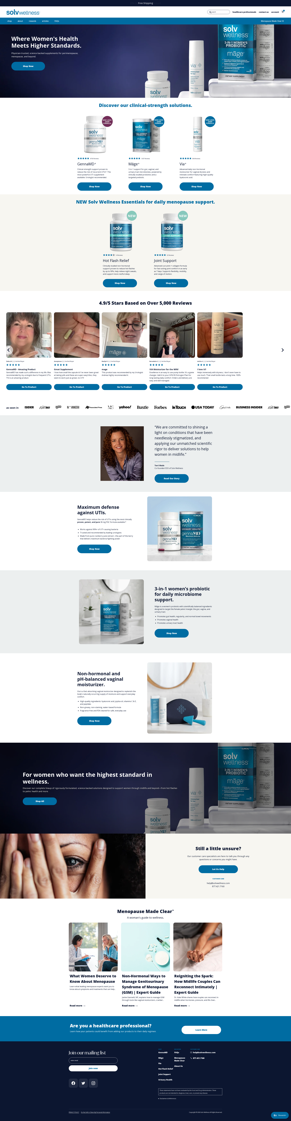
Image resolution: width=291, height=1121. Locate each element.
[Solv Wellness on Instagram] (93, 1083)
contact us (264, 12)
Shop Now (28, 66)
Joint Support (164, 1074)
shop (9, 21)
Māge (160, 1058)
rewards (32, 21)
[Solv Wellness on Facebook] (73, 1083)
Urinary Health (165, 1079)
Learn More (201, 1029)
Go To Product (29, 387)
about (20, 21)
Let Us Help (218, 869)
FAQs (57, 21)
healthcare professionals (244, 12)
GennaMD (163, 1052)
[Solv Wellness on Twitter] (83, 1083)
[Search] (210, 12)
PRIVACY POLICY (74, 1112)
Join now (93, 1068)
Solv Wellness (205, 1112)
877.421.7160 (218, 886)
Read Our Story (171, 478)
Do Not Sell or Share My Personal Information (95, 1112)
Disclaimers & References (168, 1099)
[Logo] (32, 408)
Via (159, 1063)
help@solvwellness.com (218, 883)
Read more (76, 1005)
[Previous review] (8, 350)
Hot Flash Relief (165, 1069)
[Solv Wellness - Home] (23, 12)
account (275, 12)
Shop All (40, 801)
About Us (178, 1066)
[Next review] (282, 350)
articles (45, 21)
